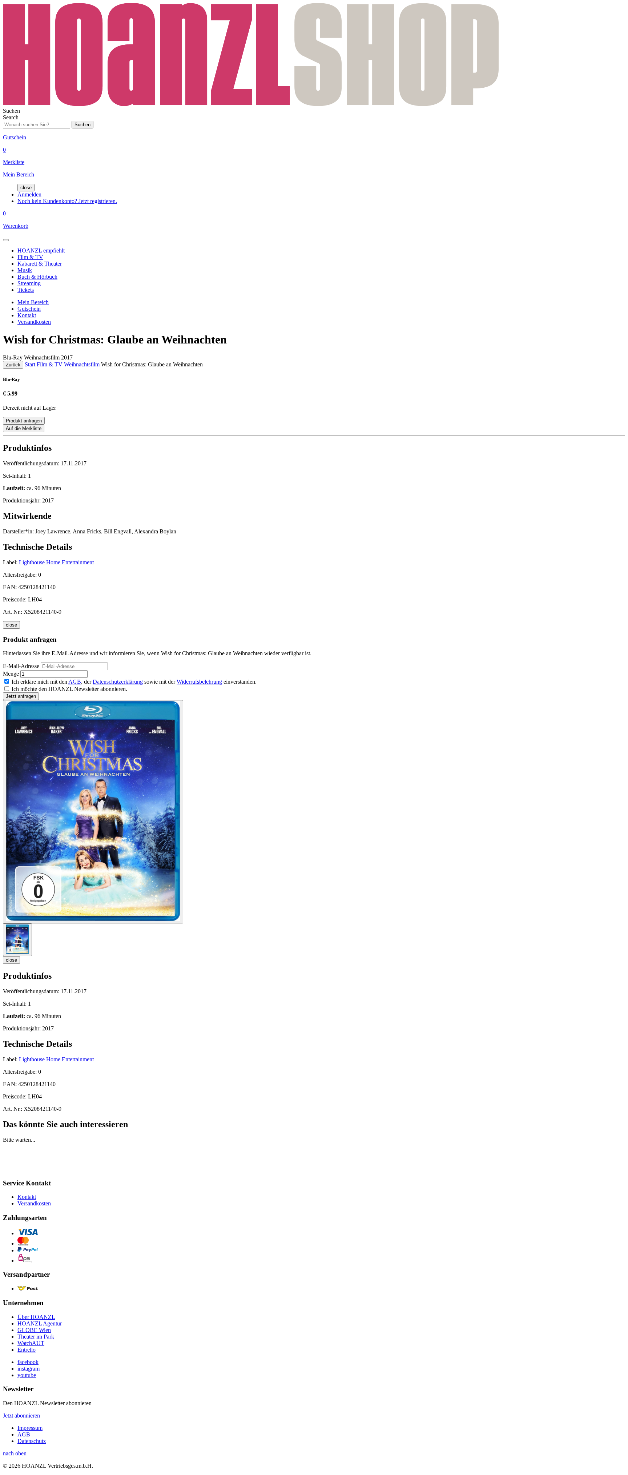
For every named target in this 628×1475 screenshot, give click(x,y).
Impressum (30, 1428)
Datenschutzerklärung (118, 682)
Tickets (25, 290)
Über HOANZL (36, 1317)
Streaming (29, 283)
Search (11, 117)
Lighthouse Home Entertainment (56, 562)
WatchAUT (30, 1343)
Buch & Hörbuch (37, 277)
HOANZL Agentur (39, 1323)
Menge (11, 674)
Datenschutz (31, 1441)
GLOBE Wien (34, 1330)
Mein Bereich (33, 302)
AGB (74, 682)
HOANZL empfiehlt (41, 250)
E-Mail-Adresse (21, 666)
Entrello (26, 1350)
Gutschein (29, 309)
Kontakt (26, 315)
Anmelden (29, 194)
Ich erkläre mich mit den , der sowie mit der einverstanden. (134, 682)
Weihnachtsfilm (82, 364)
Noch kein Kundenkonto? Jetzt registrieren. (67, 201)
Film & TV (30, 257)
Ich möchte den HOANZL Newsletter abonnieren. (69, 689)
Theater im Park (35, 1336)
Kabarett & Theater (39, 264)
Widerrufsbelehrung (199, 682)
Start (30, 364)
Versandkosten (34, 322)
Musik (24, 270)
